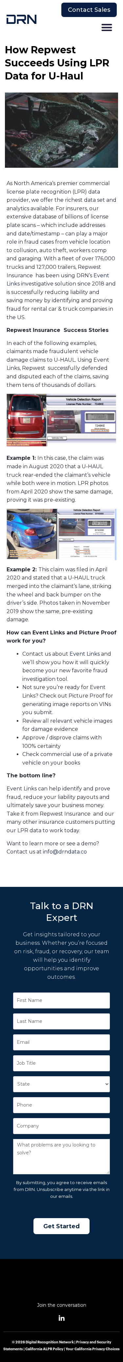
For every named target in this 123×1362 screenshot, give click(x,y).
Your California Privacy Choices (93, 1349)
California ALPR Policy (44, 1349)
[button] (106, 27)
